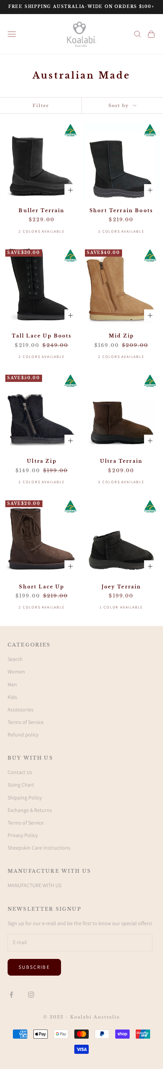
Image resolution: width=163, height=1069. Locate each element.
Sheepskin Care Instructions (39, 847)
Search (15, 659)
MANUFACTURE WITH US (34, 885)
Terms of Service (26, 722)
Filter (41, 105)
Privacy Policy (23, 835)
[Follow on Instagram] (31, 994)
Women (16, 671)
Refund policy (23, 734)
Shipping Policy (25, 797)
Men (12, 684)
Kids (12, 697)
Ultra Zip (41, 461)
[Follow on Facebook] (11, 994)
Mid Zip (121, 336)
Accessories (20, 709)
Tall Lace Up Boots (42, 336)
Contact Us (20, 772)
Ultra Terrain (121, 461)
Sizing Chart (21, 784)
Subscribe (34, 967)
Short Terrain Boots (121, 210)
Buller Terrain (41, 210)
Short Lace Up (41, 587)
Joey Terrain (121, 587)
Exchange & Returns (30, 810)
